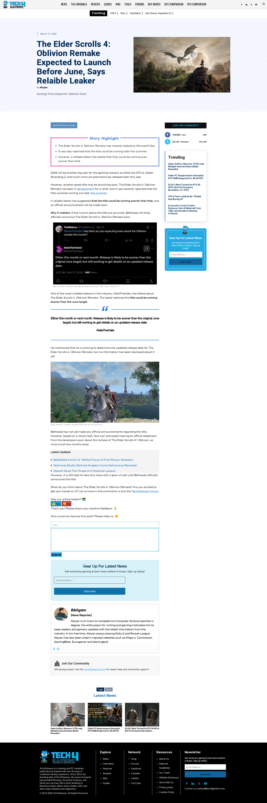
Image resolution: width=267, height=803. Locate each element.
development (85, 188)
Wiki (118, 4)
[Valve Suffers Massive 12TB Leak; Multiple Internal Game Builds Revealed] (68, 714)
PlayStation (135, 13)
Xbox (122, 13)
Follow (203, 142)
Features (107, 768)
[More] (133, 125)
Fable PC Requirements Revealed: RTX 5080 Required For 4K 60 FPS (104, 729)
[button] (263, 4)
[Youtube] (256, 4)
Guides (108, 4)
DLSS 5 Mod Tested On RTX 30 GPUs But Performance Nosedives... (142, 729)
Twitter (135, 778)
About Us (164, 758)
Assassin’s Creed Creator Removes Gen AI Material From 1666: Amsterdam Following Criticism (184, 209)
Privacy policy (166, 787)
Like (205, 135)
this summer (99, 193)
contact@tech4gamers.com (211, 788)
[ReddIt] (126, 125)
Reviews (95, 4)
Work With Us (166, 782)
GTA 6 (113, 13)
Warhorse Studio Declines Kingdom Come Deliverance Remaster (95, 465)
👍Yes (56, 503)
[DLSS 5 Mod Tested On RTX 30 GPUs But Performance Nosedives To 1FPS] (142, 714)
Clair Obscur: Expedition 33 (158, 13)
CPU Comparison (196, 4)
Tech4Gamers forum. (145, 491)
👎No (66, 503)
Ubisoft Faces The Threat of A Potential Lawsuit (84, 470)
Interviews (108, 763)
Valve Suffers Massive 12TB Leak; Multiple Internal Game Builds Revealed (67, 730)
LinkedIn (135, 773)
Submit (56, 554)
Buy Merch (154, 4)
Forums (139, 4)
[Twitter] (251, 4)
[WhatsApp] (120, 125)
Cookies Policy (166, 792)
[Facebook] (241, 4)
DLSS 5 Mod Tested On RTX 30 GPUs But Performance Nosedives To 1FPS (184, 187)
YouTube (136, 783)
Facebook (136, 768)
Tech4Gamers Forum (95, 669)
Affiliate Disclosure (169, 777)
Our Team (164, 772)
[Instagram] (58, 649)
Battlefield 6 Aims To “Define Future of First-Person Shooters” (94, 459)
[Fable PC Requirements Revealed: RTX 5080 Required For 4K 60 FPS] (105, 714)
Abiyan (43, 87)
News (64, 4)
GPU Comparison (173, 4)
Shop (134, 758)
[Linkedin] (246, 4)
